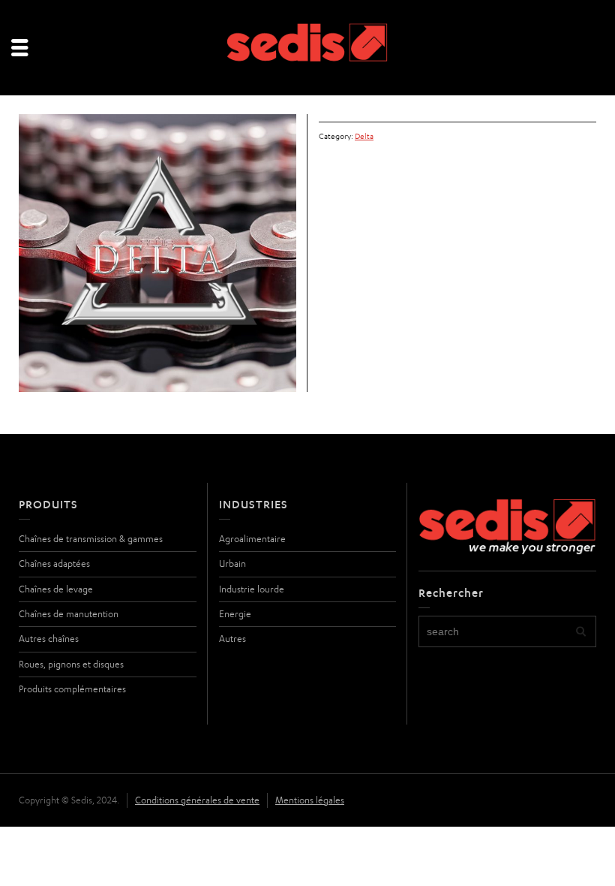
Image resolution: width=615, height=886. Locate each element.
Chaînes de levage (56, 589)
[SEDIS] (307, 48)
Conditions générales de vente (197, 800)
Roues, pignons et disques (71, 664)
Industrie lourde (251, 589)
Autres (232, 638)
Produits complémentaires (72, 689)
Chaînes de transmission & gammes (91, 538)
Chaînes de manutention (68, 613)
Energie (235, 613)
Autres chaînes (49, 638)
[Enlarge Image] (157, 253)
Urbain (232, 563)
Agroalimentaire (252, 538)
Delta (364, 135)
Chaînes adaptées (54, 563)
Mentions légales (309, 800)
